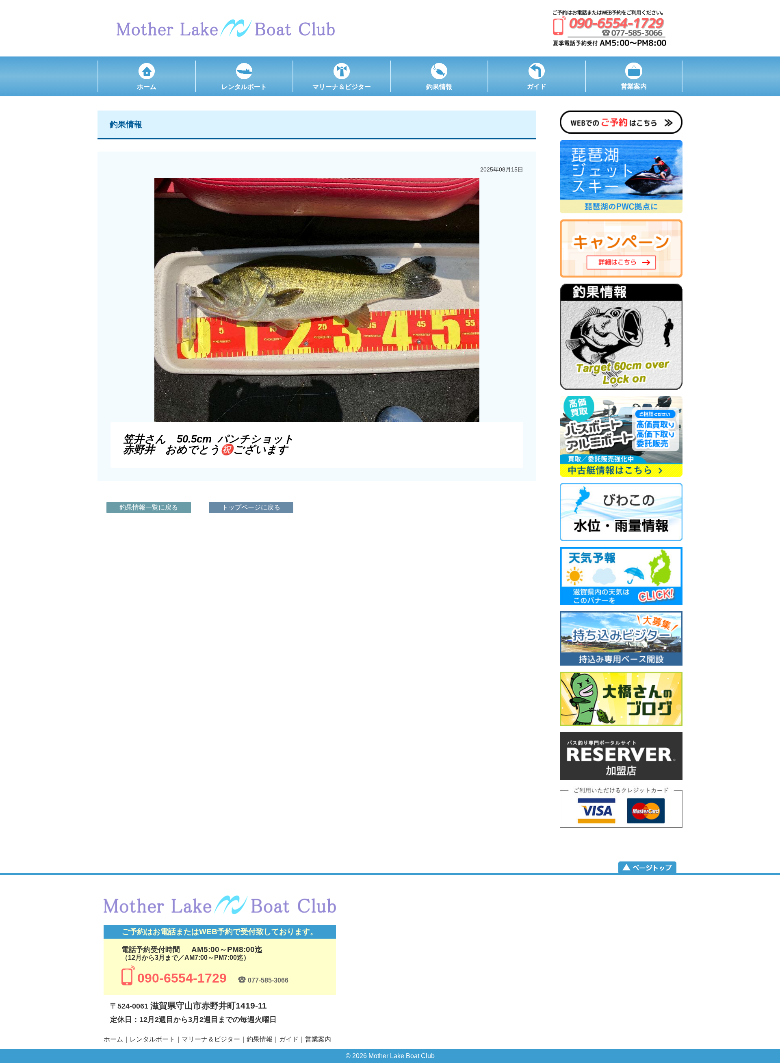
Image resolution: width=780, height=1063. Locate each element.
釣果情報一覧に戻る (148, 507)
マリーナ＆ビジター (211, 1039)
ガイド (289, 1039)
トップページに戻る (251, 507)
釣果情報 (260, 1039)
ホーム (113, 1039)
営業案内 (318, 1039)
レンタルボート (152, 1039)
